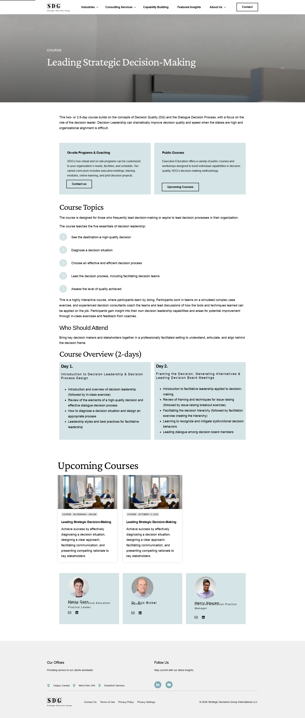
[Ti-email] (69, 612)
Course (66, 514)
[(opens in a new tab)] (87, 492)
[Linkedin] (77, 612)
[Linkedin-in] (157, 684)
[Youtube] (169, 684)
